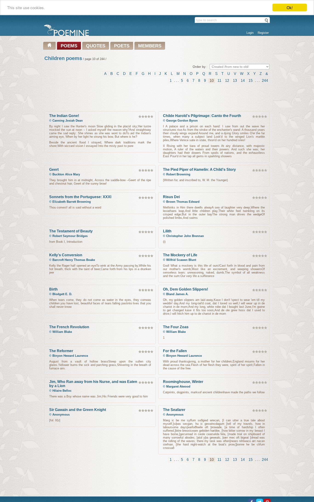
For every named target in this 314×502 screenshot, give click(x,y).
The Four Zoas (175, 327)
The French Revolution (69, 327)
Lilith (167, 231)
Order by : (200, 66)
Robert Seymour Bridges (70, 236)
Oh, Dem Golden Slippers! (185, 289)
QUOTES (95, 45)
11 (219, 81)
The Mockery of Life (180, 255)
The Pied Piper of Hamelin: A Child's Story (199, 169)
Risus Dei (171, 197)
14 (243, 81)
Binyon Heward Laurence (70, 355)
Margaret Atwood (178, 386)
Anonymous (61, 414)
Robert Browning (178, 174)
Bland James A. (177, 294)
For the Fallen (175, 351)
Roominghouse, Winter (183, 382)
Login (250, 32)
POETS (121, 45)
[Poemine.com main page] (49, 45)
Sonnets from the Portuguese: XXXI (80, 197)
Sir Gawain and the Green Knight (77, 410)
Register (263, 32)
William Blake (62, 332)
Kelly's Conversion (65, 255)
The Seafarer (174, 410)
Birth (53, 289)
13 (235, 81)
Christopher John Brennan (185, 236)
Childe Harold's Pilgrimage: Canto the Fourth (202, 116)
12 (227, 81)
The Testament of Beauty (71, 231)
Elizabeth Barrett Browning (71, 201)
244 (265, 81)
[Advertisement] (157, 97)
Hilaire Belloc (61, 390)
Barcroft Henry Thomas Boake (73, 260)
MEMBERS (149, 45)
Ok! (290, 7)
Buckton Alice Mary (66, 174)
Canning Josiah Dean (67, 120)
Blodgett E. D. (62, 294)
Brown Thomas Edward (183, 201)
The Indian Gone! (64, 116)
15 (250, 81)
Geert (54, 169)
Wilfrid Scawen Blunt (181, 260)
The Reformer (61, 351)
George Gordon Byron (182, 120)
